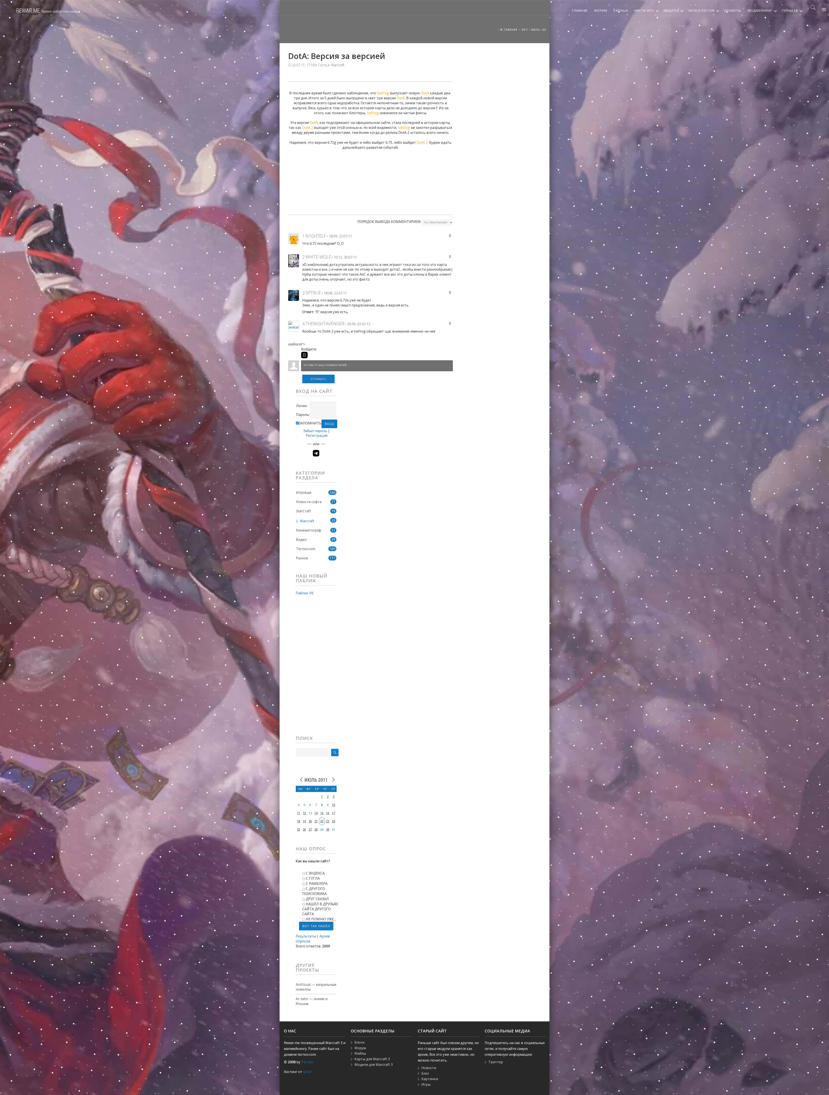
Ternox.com (305, 548)
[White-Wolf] (293, 260)
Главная (510, 29)
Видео (301, 539)
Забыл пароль (315, 430)
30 (327, 829)
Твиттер (495, 1062)
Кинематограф (308, 530)
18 (298, 821)
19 (304, 821)
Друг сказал (317, 898)
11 (298, 813)
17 (333, 813)
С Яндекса (315, 873)
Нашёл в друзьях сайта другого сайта (320, 909)
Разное (302, 558)
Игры (425, 1084)
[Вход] (304, 355)
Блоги (359, 1042)
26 (304, 829)
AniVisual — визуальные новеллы (316, 987)
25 (298, 829)
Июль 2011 (316, 780)
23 (327, 821)
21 (316, 821)
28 (316, 829)
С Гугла (313, 878)
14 (316, 813)
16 (327, 813)
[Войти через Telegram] (316, 453)
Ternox (307, 1062)
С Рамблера (316, 883)
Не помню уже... (321, 919)
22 (544, 29)
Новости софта (308, 501)
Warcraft (337, 65)
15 (321, 813)
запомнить (310, 423)
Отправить (318, 379)
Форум (360, 1048)
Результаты (306, 936)
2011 (525, 29)
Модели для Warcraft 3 (373, 1064)
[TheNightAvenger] (293, 325)
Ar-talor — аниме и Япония (311, 1001)
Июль (535, 29)
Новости (428, 1067)
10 (333, 805)
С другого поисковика (314, 891)
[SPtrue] (293, 295)
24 (333, 821)
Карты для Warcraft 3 (372, 1059)
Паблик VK (304, 593)
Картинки (429, 1078)
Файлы (360, 1053)
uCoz (307, 1071)
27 (310, 829)
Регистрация (316, 435)
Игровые (303, 492)
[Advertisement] (370, 180)
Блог (425, 1073)
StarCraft (303, 511)
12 (304, 813)
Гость (322, 65)
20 (310, 821)
